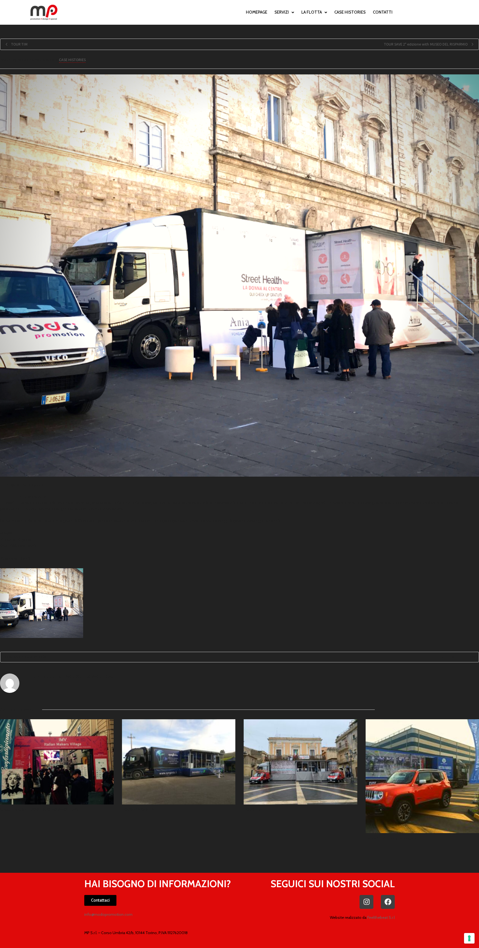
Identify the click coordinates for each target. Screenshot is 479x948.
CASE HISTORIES (350, 12)
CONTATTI (383, 12)
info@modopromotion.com (108, 914)
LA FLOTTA (311, 12)
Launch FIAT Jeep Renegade (391, 838)
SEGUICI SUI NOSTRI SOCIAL (333, 884)
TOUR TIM (253, 810)
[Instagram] (366, 902)
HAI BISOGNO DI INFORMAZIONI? (157, 884)
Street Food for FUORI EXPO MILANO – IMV (39, 810)
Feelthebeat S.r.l (381, 917)
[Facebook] (388, 902)
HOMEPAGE (256, 12)
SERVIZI (281, 12)
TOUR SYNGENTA (138, 810)
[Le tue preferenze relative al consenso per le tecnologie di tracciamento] (469, 938)
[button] (284, 12)
